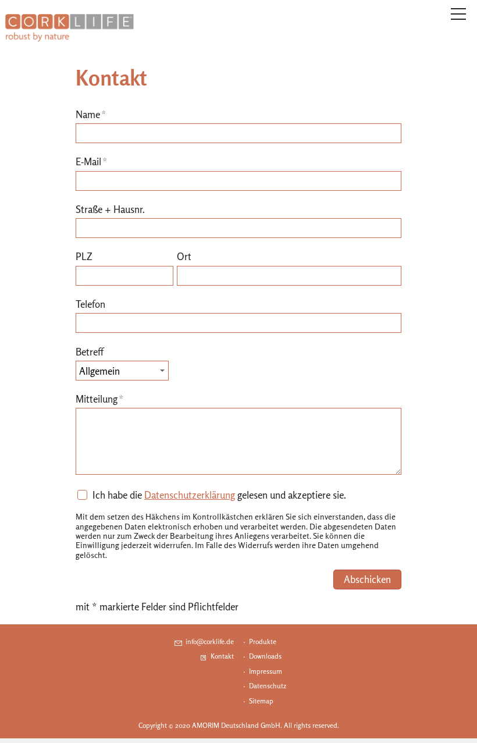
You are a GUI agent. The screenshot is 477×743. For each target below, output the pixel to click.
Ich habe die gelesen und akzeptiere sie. (219, 495)
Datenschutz (267, 685)
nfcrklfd (208, 641)
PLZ (84, 256)
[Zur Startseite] (69, 28)
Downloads (265, 656)
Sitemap (261, 700)
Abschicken (367, 579)
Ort (184, 256)
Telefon (90, 304)
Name (91, 114)
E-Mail (92, 161)
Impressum (265, 671)
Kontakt (222, 656)
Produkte (262, 641)
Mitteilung (100, 399)
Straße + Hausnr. (110, 209)
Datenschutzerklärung (189, 495)
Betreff (90, 352)
